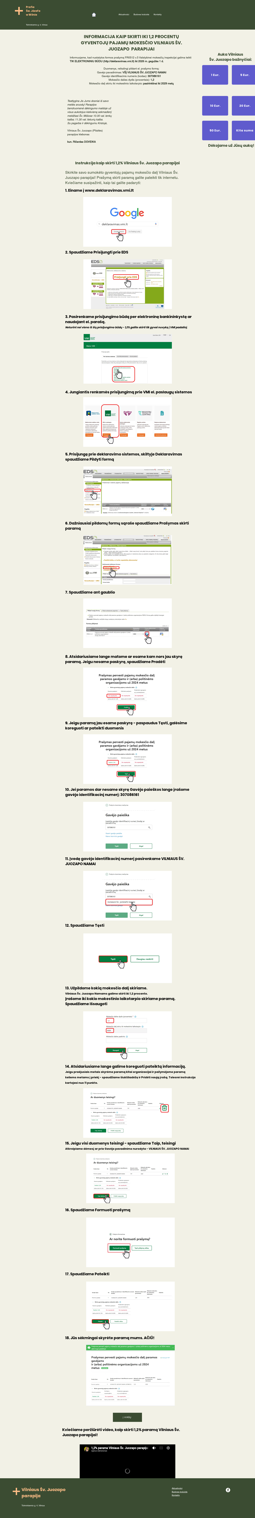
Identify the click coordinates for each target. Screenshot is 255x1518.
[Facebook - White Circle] (228, 1490)
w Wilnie (31, 14)
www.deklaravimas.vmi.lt (109, 190)
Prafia (30, 7)
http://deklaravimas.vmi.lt (118, 61)
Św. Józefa (33, 11)
